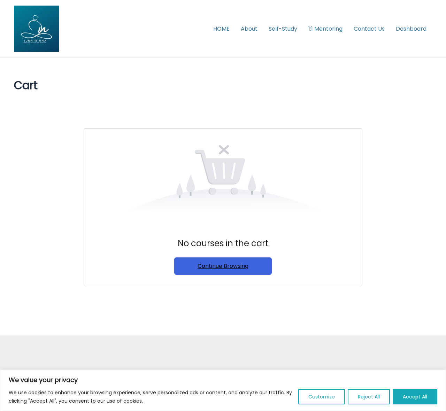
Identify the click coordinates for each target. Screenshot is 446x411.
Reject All (369, 396)
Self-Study (283, 29)
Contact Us (369, 29)
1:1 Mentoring (325, 29)
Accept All (415, 396)
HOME (221, 29)
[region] (223, 390)
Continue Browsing (223, 266)
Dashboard (411, 29)
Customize (321, 396)
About (249, 29)
